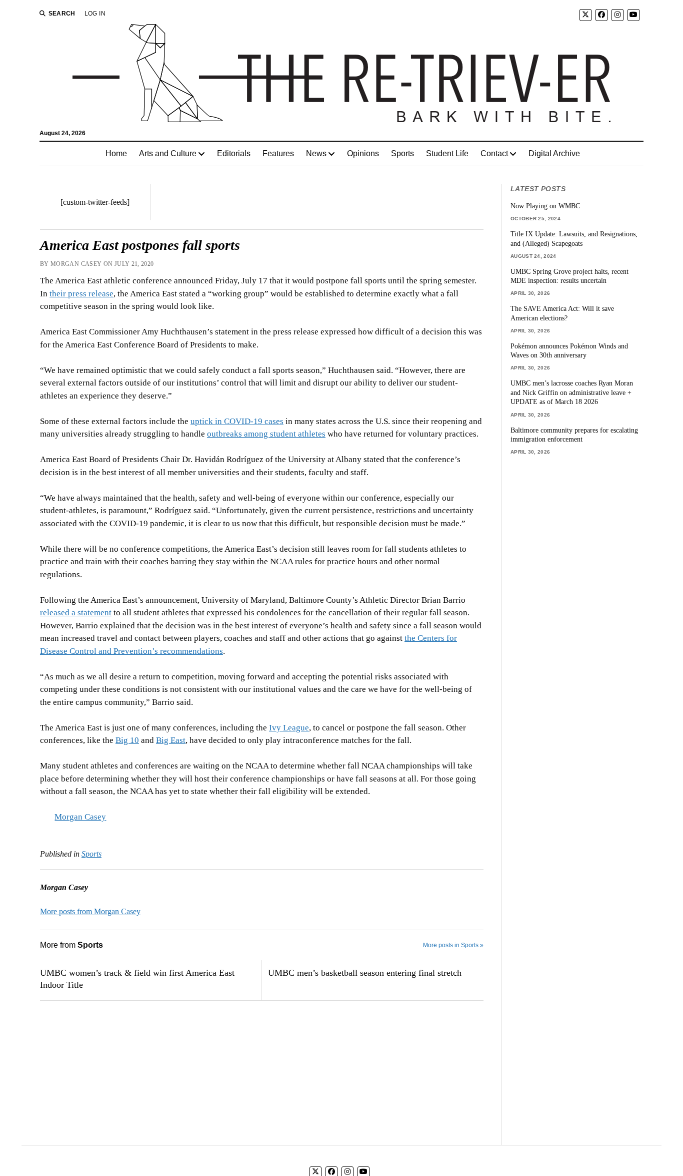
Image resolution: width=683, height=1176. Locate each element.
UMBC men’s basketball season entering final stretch (365, 973)
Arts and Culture (167, 153)
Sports (402, 153)
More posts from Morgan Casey (90, 911)
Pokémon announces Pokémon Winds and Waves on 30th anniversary (569, 350)
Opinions (363, 153)
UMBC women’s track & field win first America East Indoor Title (137, 979)
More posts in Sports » (453, 945)
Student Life (447, 153)
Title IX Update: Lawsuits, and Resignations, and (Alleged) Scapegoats (574, 238)
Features (278, 153)
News (316, 153)
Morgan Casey (80, 817)
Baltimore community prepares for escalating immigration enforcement (574, 435)
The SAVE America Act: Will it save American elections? (562, 313)
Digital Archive (554, 153)
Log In (95, 13)
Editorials (233, 153)
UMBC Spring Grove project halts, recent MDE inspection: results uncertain (569, 276)
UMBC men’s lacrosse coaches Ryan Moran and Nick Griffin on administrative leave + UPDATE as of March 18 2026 (571, 392)
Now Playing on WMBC (545, 206)
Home (116, 153)
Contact (494, 153)
